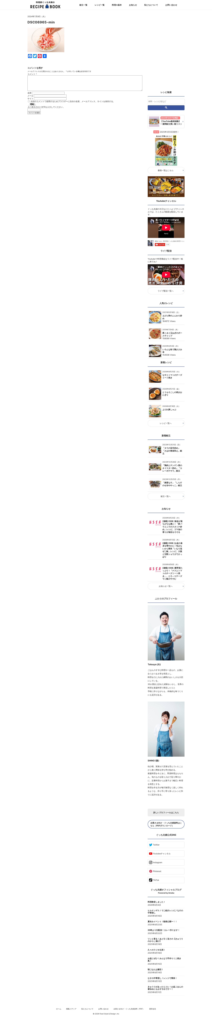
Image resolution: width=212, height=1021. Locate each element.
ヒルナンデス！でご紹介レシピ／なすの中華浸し (165, 911)
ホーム (58, 1009)
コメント (32, 74)
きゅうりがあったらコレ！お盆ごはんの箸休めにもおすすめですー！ (165, 988)
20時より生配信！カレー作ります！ (164, 930)
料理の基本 (117, 5)
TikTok (156, 880)
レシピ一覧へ (166, 423)
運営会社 (152, 1009)
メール (30, 96)
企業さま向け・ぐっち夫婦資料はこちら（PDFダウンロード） (166, 824)
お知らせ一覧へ (165, 586)
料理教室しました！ (156, 902)
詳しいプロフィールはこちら (166, 812)
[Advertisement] (85, 139)
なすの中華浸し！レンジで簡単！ (162, 978)
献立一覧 (83, 5)
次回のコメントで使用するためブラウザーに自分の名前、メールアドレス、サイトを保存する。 (73, 101)
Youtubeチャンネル (162, 853)
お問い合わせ (171, 5)
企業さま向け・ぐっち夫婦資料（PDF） (128, 1009)
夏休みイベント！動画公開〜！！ (162, 921)
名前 (29, 93)
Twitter (156, 845)
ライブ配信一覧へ (165, 291)
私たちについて (151, 5)
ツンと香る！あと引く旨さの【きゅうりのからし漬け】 (165, 940)
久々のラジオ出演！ (156, 950)
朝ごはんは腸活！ (155, 969)
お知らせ (133, 5)
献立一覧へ (166, 496)
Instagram (157, 862)
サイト (30, 98)
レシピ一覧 (100, 5)
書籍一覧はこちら (165, 170)
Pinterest (157, 871)
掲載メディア (71, 1009)
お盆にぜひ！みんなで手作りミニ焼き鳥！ (164, 959)
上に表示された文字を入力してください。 (46, 107)
